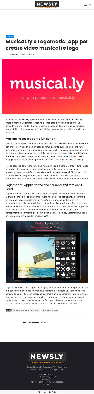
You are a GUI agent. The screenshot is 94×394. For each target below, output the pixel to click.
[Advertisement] (47, 19)
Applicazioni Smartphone (21, 310)
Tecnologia (9, 36)
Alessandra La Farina (17, 54)
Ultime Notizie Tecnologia (49, 310)
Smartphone (35, 310)
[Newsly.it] (47, 4)
